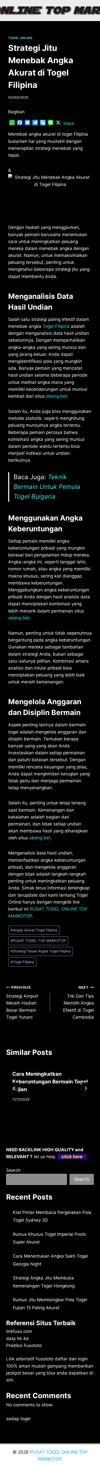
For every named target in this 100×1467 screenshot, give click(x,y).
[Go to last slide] (14, 1088)
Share (68, 123)
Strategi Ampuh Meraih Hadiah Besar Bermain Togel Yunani (22, 1002)
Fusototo (45, 1358)
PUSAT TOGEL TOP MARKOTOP (38, 941)
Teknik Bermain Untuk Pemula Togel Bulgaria (47, 486)
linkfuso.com (19, 1331)
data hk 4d (17, 1338)
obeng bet (56, 396)
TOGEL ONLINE (20, 38)
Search (13, 1170)
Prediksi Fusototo (24, 1345)
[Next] (86, 1088)
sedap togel (18, 1418)
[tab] (39, 1117)
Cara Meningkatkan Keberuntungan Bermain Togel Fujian (50, 1081)
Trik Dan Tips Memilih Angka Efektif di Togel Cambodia (78, 1002)
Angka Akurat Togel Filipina (34, 930)
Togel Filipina (56, 326)
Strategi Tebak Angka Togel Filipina (41, 951)
